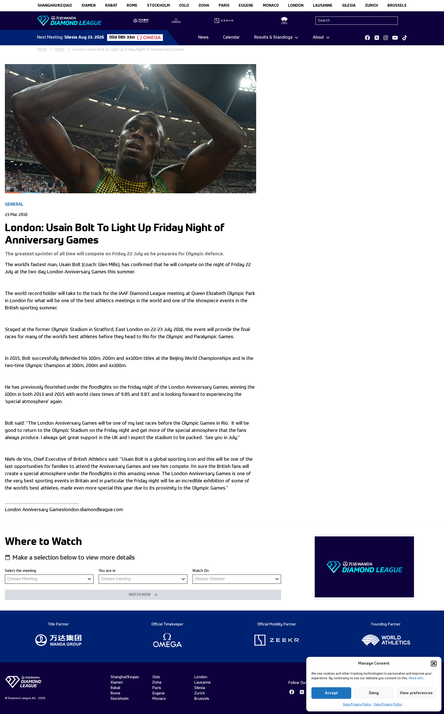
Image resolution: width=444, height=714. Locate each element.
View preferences (416, 693)
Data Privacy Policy (357, 704)
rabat (111, 5)
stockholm (158, 5)
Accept (331, 693)
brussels (396, 5)
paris (224, 5)
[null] (49, 579)
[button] (433, 663)
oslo (184, 5)
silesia (349, 5)
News (203, 38)
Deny (374, 693)
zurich (371, 5)
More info (416, 678)
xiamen (88, 5)
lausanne (322, 5)
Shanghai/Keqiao (55, 5)
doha (204, 5)
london (295, 5)
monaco (271, 5)
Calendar (231, 38)
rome (132, 5)
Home (42, 49)
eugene (246, 5)
